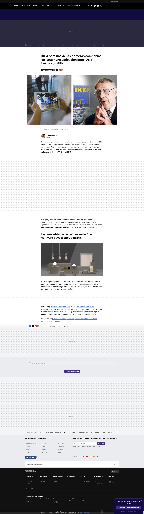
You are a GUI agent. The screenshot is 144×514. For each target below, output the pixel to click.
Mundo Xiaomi (29, 488)
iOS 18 (103, 432)
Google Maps (74, 45)
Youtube (98, 6)
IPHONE (15, 6)
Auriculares (101, 45)
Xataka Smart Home (31, 486)
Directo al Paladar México (71, 499)
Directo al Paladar (71, 479)
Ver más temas (31, 457)
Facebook (54, 70)
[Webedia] (115, 1)
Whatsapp (61, 45)
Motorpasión (83, 479)
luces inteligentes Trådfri (85, 307)
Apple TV (44, 446)
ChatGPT (50, 45)
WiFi (68, 45)
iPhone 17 (44, 453)
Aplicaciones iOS (52, 326)
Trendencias (97, 479)
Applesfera (29, 483)
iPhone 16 (40, 432)
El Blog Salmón (111, 479)
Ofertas (44, 449)
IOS (54, 6)
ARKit (66, 326)
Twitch (89, 6)
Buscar (115, 464)
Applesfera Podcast (31, 443)
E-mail (62, 70)
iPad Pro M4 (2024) (83, 432)
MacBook (28, 453)
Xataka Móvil (29, 481)
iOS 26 (60, 453)
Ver (73, 371)
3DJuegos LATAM (44, 499)
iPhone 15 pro (71, 432)
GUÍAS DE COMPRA (73, 6)
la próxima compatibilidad (60, 307)
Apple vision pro (95, 432)
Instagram (95, 6)
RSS (94, 456)
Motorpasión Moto (85, 481)
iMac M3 (110, 432)
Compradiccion (98, 483)
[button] (52, 135)
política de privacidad (95, 446)
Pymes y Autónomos (111, 482)
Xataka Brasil (29, 501)
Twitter (101, 6)
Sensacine (55, 479)
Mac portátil (61, 443)
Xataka (27, 479)
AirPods (28, 446)
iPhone (94, 45)
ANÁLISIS (61, 6)
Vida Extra (42, 481)
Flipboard (92, 6)
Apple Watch (61, 446)
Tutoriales (44, 443)
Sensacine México (58, 499)
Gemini (88, 45)
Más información (84, 512)
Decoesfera (97, 481)
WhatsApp (61, 449)
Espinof (55, 481)
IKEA (61, 326)
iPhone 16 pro (49, 432)
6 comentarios (48, 70)
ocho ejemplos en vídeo (68, 142)
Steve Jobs (42, 45)
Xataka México (29, 499)
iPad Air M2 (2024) (60, 432)
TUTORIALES (26, 6)
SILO (55, 45)
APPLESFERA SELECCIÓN (41, 6)
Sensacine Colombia (55, 502)
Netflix (82, 45)
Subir (113, 471)
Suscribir (101, 443)
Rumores (28, 449)
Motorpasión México (83, 499)
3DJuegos (42, 479)
